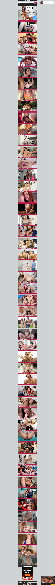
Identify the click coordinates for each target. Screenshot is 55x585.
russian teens (19, 582)
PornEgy (35, 3)
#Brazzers (20, 3)
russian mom (26, 582)
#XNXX (27, 3)
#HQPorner (31, 3)
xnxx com (22, 582)
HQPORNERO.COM (27, 0)
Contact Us (31, 584)
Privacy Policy (27, 584)
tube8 (24, 582)
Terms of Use (24, 584)
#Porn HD (24, 3)
